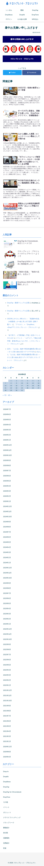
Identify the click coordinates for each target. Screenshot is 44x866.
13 (38, 383)
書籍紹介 (6, 828)
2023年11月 (7, 573)
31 (22, 390)
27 (38, 388)
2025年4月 (7, 486)
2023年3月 (7, 614)
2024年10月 (7, 516)
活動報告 (6, 838)
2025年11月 (7, 450)
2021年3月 (7, 736)
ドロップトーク (8, 822)
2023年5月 (7, 603)
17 (22, 385)
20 (38, 385)
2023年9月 (7, 583)
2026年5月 (7, 419)
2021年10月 (7, 700)
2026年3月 (7, 430)
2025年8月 (7, 465)
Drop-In (6, 771)
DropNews (7, 782)
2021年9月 (7, 706)
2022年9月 (7, 644)
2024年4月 (7, 547)
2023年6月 (7, 598)
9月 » (10, 395)
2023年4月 (7, 608)
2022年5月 (7, 665)
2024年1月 (7, 562)
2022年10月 (7, 639)
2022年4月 (7, 670)
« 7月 (5, 395)
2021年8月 (7, 711)
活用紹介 (6, 843)
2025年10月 (7, 455)
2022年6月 (7, 660)
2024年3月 (7, 552)
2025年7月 (7, 470)
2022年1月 (7, 685)
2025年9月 (7, 460)
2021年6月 (7, 721)
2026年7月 (7, 409)
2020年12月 (7, 746)
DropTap (6, 787)
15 (11, 385)
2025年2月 (7, 496)
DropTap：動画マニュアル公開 (18, 303)
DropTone (6, 797)
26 (33, 388)
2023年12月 (7, 568)
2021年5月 (7, 726)
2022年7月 (7, 654)
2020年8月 (7, 752)
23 (16, 388)
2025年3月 (7, 491)
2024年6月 (7, 537)
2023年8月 (7, 588)
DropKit (5, 776)
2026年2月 (7, 435)
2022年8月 (7, 649)
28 (5, 390)
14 (5, 385)
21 (5, 388)
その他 (5, 802)
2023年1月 (7, 624)
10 (22, 383)
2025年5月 (7, 481)
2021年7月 (7, 716)
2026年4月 (7, 425)
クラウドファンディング (12, 817)
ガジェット (7, 812)
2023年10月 (7, 578)
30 (16, 390)
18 (27, 385)
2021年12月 (7, 690)
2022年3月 (7, 675)
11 (27, 383)
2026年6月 (7, 414)
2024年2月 (7, 557)
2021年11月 (7, 695)
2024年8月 (7, 527)
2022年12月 (7, 629)
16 (16, 385)
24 (22, 388)
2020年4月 (7, 757)
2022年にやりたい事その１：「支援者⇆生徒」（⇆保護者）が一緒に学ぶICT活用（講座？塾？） (24, 321)
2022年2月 (7, 680)
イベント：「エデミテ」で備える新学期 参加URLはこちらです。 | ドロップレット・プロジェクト (24, 341)
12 (33, 383)
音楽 (4, 848)
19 (33, 385)
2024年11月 (7, 511)
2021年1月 (7, 741)
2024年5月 (7, 542)
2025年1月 (7, 501)
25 (27, 388)
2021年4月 (7, 731)
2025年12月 (7, 445)
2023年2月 (7, 619)
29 (11, 390)
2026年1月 (7, 440)
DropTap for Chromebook (12, 792)
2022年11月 (7, 634)
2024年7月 (7, 532)
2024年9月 (7, 522)
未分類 (5, 833)
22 (11, 388)
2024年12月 (7, 506)
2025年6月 (7, 476)
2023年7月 (7, 593)
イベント (6, 807)
